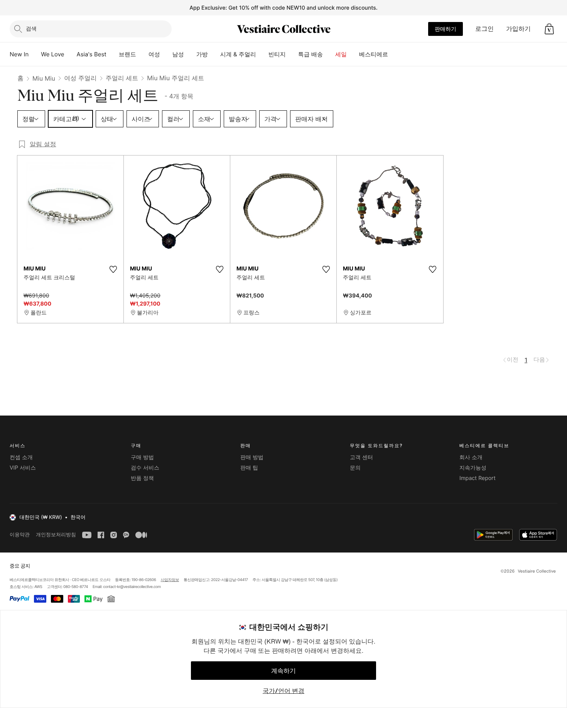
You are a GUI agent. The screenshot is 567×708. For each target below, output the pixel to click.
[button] (549, 29)
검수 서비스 (145, 468)
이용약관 (20, 534)
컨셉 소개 (21, 457)
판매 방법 (251, 457)
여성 (154, 54)
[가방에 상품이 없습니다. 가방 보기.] (549, 29)
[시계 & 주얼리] (262, 54)
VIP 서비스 (23, 468)
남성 (178, 54)
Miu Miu (43, 78)
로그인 (484, 28)
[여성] (166, 54)
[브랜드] (142, 54)
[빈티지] (292, 54)
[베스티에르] (394, 54)
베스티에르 (373, 54)
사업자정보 (170, 580)
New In (19, 54)
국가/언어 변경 (283, 690)
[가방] (214, 54)
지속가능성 (472, 468)
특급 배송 (310, 54)
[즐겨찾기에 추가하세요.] (113, 269)
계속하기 (283, 670)
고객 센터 (361, 457)
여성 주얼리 (80, 78)
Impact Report (477, 478)
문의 (355, 468)
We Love (52, 54)
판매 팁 (249, 468)
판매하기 (445, 29)
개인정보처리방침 (56, 534)
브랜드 (127, 54)
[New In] (35, 54)
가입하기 (518, 28)
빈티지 (277, 54)
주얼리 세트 (122, 78)
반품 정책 (142, 478)
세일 (341, 54)
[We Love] (71, 54)
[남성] (190, 54)
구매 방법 (142, 457)
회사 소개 (471, 457)
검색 (31, 28)
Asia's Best (91, 54)
